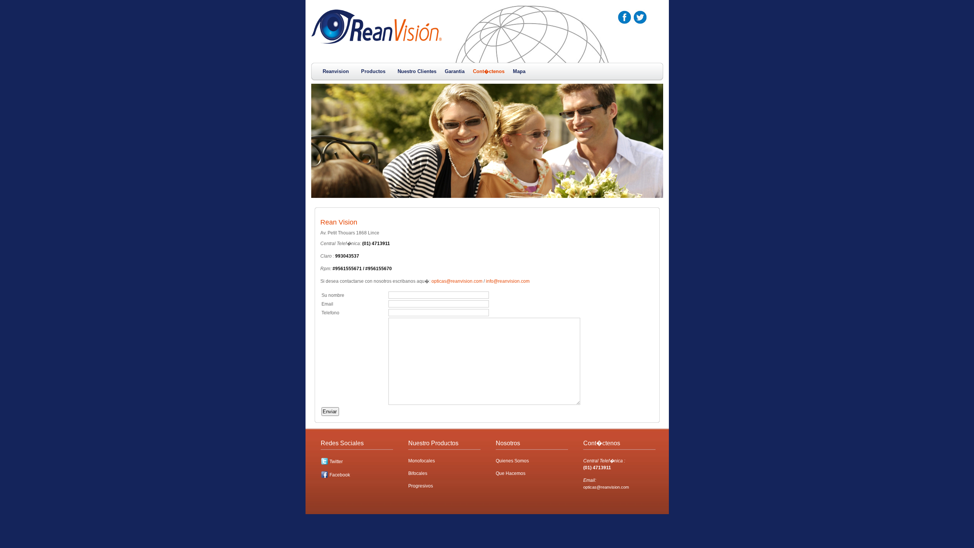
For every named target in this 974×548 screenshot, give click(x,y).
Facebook (339, 475)
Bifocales (417, 473)
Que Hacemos (510, 473)
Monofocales (421, 461)
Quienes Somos (512, 461)
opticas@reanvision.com (456, 281)
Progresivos (420, 486)
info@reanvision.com (508, 281)
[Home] (376, 42)
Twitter (336, 461)
